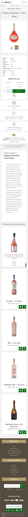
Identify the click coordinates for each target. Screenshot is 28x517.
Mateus (12, 58)
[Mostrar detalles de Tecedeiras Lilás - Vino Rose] (14, 368)
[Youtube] (17, 510)
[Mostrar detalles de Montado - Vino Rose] (14, 284)
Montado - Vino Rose (14, 301)
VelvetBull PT (14, 61)
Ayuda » (14, 108)
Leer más (14, 265)
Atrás (3, 5)
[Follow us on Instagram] (21, 510)
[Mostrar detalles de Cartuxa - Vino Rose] (14, 243)
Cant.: (4, 91)
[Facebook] (12, 510)
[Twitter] (8, 510)
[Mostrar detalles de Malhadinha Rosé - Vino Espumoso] (14, 410)
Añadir (18, 91)
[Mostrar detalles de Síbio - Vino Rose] (14, 326)
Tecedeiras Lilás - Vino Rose (14, 385)
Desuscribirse (19, 489)
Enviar (22, 486)
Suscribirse (9, 489)
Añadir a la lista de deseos (14, 95)
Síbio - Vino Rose (14, 343)
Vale (14, 262)
